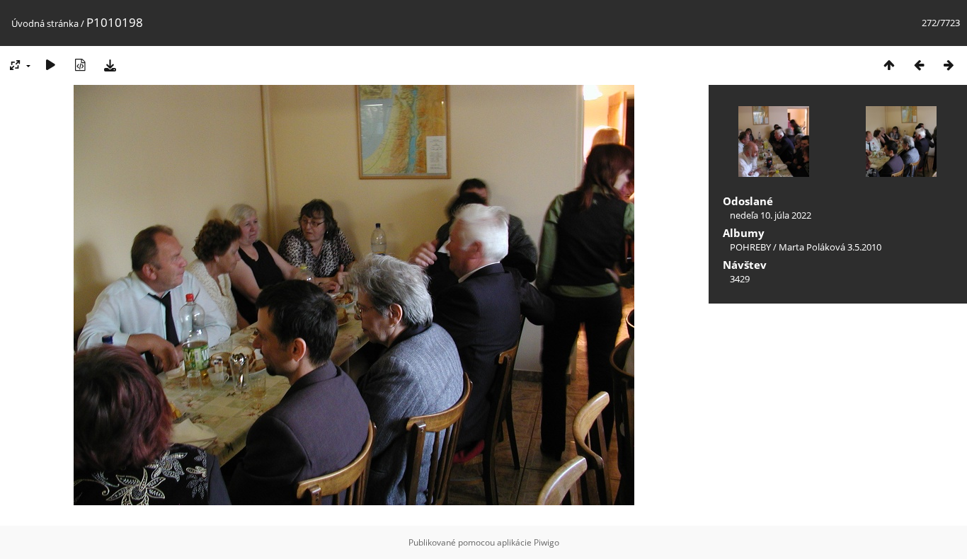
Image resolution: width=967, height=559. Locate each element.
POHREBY (750, 247)
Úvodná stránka (45, 23)
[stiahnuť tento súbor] (110, 65)
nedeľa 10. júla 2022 (770, 215)
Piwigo (546, 542)
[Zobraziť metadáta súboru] (80, 65)
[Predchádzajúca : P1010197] (919, 65)
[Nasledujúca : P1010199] (948, 65)
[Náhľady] (889, 65)
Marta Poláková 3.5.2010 (830, 247)
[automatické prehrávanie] (50, 65)
